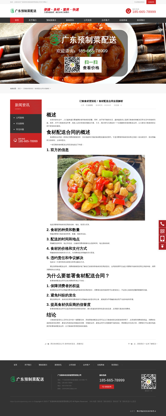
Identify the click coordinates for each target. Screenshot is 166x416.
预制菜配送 (107, 401)
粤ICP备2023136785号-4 (146, 411)
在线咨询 (151, 2)
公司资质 (88, 20)
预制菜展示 (51, 20)
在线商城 (123, 20)
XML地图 (92, 401)
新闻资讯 (70, 20)
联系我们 (141, 20)
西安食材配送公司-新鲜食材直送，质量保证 (67, 344)
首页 (17, 20)
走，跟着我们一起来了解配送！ (146, 344)
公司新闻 (20, 118)
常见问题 (20, 129)
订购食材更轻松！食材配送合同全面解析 (36, 88)
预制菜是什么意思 (129, 401)
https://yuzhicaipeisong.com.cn (22, 401)
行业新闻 (20, 123)
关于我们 (32, 20)
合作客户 (105, 20)
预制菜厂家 (117, 401)
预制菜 (99, 401)
